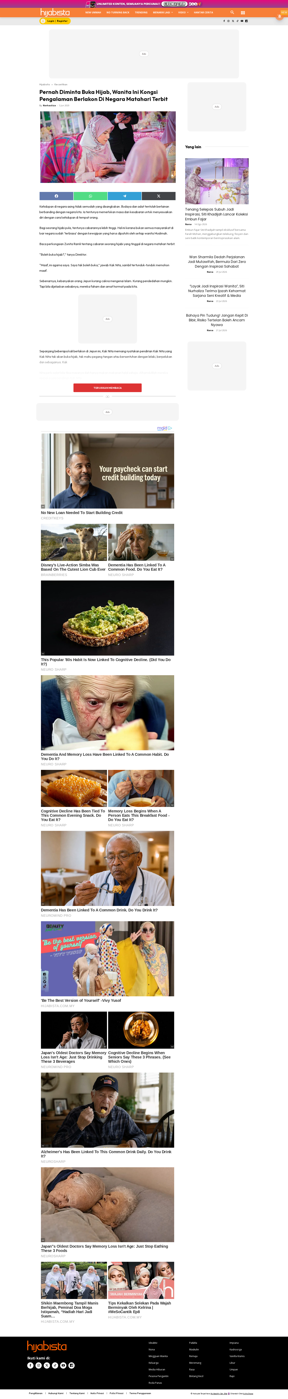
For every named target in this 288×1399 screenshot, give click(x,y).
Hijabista (44, 84)
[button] (232, 12)
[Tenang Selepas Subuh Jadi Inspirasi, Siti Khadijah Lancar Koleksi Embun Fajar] (217, 181)
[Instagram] (228, 21)
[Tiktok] (237, 21)
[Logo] (55, 12)
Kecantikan (60, 84)
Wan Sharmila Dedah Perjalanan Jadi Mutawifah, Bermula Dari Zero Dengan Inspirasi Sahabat (217, 262)
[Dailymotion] (246, 21)
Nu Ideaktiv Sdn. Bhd (219, 1394)
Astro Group (248, 1394)
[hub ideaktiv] (243, 11)
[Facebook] (224, 21)
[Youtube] (242, 21)
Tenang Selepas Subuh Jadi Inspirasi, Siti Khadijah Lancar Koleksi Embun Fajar (216, 214)
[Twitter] (233, 21)
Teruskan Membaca (107, 387)
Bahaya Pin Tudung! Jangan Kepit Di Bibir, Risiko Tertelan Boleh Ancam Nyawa (217, 320)
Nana (188, 224)
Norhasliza (49, 105)
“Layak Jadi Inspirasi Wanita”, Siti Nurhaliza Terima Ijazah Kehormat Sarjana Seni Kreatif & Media (217, 291)
